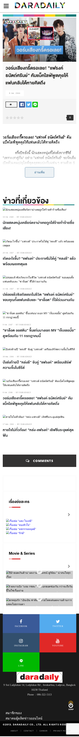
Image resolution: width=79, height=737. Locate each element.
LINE (21, 666)
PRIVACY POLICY (62, 731)
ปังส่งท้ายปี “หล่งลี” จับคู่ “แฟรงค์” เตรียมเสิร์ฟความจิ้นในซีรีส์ (37, 365)
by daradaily (24, 217)
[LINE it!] (35, 104)
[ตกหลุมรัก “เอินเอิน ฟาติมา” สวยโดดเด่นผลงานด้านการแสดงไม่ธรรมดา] (39, 598)
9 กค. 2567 (8, 325)
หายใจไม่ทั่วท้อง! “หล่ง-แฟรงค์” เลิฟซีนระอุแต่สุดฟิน (38, 433)
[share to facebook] (22, 104)
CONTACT (29, 731)
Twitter (58, 626)
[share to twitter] (29, 104)
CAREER (44, 731)
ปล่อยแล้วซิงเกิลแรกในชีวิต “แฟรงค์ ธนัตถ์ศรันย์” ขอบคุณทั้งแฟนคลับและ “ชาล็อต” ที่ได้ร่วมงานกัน (38, 297)
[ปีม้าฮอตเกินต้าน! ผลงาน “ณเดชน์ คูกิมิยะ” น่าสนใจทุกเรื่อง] (39, 571)
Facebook (21, 626)
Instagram (21, 645)
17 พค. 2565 (8, 424)
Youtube (58, 645)
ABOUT (14, 731)
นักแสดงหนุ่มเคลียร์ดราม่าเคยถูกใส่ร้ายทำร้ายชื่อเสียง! (38, 225)
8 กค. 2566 (14, 93)
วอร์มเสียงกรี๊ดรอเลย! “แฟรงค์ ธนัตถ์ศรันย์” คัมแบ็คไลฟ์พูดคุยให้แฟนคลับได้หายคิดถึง (38, 401)
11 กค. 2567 (8, 289)
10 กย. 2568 (8, 217)
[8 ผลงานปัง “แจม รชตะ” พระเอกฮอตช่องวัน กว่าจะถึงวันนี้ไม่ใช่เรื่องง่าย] (39, 585)
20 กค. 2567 (8, 253)
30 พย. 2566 (8, 357)
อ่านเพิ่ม (39, 172)
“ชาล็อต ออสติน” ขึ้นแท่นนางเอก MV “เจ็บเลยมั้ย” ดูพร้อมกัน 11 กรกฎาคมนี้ (39, 333)
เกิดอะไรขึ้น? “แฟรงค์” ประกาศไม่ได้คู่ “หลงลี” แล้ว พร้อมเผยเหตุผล (39, 261)
